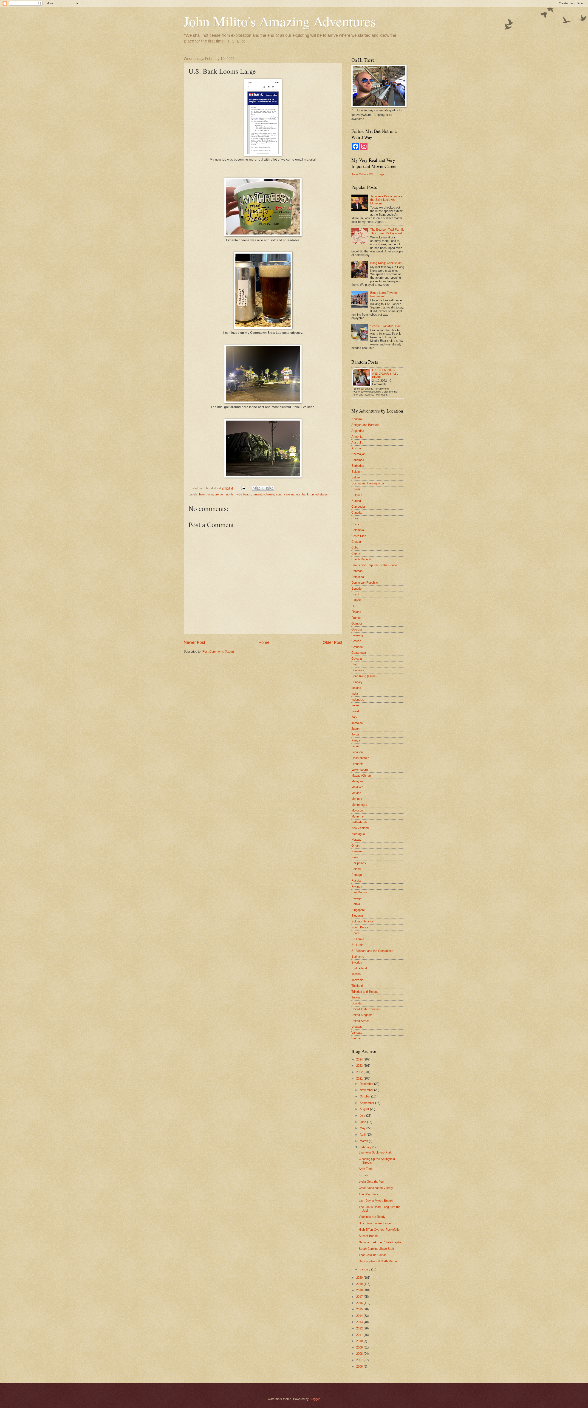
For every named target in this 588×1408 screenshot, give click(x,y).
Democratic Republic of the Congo (374, 565)
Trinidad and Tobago (364, 991)
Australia (357, 442)
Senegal (356, 898)
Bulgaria (356, 495)
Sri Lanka (357, 939)
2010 (360, 1341)
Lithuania (357, 764)
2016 (360, 1303)
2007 (360, 1360)
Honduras (357, 670)
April (363, 1134)
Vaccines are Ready (372, 1217)
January (365, 1269)
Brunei (355, 489)
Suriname (357, 956)
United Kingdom (362, 1015)
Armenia (356, 436)
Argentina (357, 431)
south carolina (285, 494)
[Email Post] (243, 488)
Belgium (356, 471)
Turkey (356, 997)
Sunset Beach (368, 1236)
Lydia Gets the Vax (371, 1181)
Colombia (357, 530)
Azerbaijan (358, 454)
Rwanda (356, 886)
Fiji (353, 606)
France (356, 617)
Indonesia (357, 699)
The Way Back (369, 1194)
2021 (360, 1078)
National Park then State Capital (380, 1242)
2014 (360, 1316)
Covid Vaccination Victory (376, 1188)
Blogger (314, 1399)
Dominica (357, 577)
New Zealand (360, 828)
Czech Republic (361, 559)
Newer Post (194, 642)
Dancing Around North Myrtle (378, 1261)
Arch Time (366, 1169)
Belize (355, 477)
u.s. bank (302, 494)
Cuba (354, 547)
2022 (360, 1072)
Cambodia (358, 506)
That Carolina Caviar (372, 1255)
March (364, 1141)
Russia (356, 880)
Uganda (356, 1003)
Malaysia (357, 781)
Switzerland (359, 968)
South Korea (359, 927)
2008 (360, 1353)
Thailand (357, 985)
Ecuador (356, 588)
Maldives (357, 787)
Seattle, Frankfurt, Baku (386, 326)
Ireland (355, 705)
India (354, 693)
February (366, 1147)
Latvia (355, 746)
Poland (356, 869)
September (367, 1103)
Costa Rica (358, 536)
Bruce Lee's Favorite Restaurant (384, 294)
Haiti (354, 664)
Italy (354, 717)
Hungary (356, 682)
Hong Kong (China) (363, 676)
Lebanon (357, 752)
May (363, 1128)
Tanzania (357, 980)
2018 (360, 1290)
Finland (356, 612)
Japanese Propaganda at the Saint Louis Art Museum (386, 200)
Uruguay (356, 1026)
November (367, 1090)
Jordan (355, 734)
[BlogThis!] (258, 488)
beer (202, 494)
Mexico (356, 793)
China (355, 524)
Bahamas (357, 460)
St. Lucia (357, 945)
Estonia (356, 600)
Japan (355, 728)
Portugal (356, 874)
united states (319, 494)
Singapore (358, 910)
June (363, 1122)
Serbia (355, 904)
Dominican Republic (364, 582)
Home (263, 642)
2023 (360, 1065)
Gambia (356, 623)
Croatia (356, 541)
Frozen (363, 1175)
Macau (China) (361, 775)
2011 (360, 1335)
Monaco (356, 798)
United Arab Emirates (365, 1009)
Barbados (357, 465)
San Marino (359, 892)
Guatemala (358, 652)
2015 (360, 1309)
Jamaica (357, 723)
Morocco (357, 810)
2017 (360, 1296)
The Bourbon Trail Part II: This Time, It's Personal (387, 231)
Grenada (357, 647)
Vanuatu (356, 1032)
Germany (357, 635)
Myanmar (357, 816)
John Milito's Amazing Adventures (280, 21)
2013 (360, 1322)
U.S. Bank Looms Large (375, 1223)
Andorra (356, 419)
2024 (360, 1059)
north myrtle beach (238, 494)
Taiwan (356, 974)
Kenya (355, 740)
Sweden (356, 962)
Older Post (332, 642)
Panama (356, 851)
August (365, 1109)
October (365, 1096)
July (363, 1115)
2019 (360, 1284)
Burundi (356, 501)
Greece (356, 641)
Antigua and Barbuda (365, 425)
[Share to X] (263, 488)
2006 (360, 1366)
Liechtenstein (360, 758)
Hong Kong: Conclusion (385, 263)
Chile (354, 518)
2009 (360, 1347)
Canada (356, 512)
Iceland (356, 688)
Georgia (356, 629)
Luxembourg (359, 769)
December (367, 1084)
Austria (356, 448)
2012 (360, 1328)
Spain (355, 933)
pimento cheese (263, 494)
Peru (354, 857)
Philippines (358, 863)
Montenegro (359, 804)
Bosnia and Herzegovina (367, 483)
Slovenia (357, 915)
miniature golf (215, 494)
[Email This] (254, 488)
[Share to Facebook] (267, 488)
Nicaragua (358, 834)
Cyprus (356, 553)
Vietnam (356, 1038)
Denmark (357, 571)
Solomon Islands (362, 921)
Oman (355, 845)
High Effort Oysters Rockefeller (379, 1229)
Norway (356, 839)
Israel (355, 711)
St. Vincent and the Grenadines (372, 951)
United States (360, 1021)
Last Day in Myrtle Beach (376, 1200)
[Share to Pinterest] (271, 488)
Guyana (356, 658)
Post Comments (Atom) (218, 651)
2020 (360, 1277)
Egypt (355, 594)
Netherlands (359, 822)
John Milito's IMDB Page (367, 174)
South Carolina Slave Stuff (376, 1248)
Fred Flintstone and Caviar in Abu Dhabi (385, 374)
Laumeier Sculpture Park (375, 1152)
